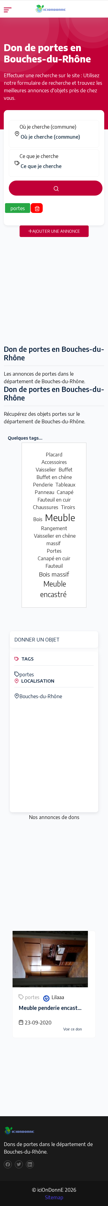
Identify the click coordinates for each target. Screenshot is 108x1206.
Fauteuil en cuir (54, 499)
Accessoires (54, 462)
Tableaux (65, 484)
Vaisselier (46, 469)
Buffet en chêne (54, 477)
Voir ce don (72, 1029)
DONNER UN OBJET (37, 639)
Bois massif (54, 574)
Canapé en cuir (54, 558)
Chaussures (45, 507)
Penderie (43, 484)
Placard (54, 454)
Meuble (60, 517)
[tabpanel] (54, 158)
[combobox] (56, 136)
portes (26, 674)
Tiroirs (68, 507)
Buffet (66, 469)
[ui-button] (55, 188)
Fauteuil (54, 565)
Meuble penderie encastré (51, 1007)
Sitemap (54, 1197)
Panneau (44, 492)
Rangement (54, 528)
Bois (37, 519)
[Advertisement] (54, 291)
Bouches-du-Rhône (40, 696)
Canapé (65, 492)
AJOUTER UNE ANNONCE (56, 231)
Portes (54, 550)
